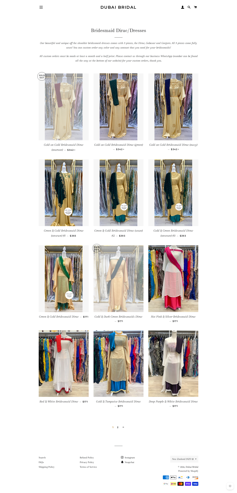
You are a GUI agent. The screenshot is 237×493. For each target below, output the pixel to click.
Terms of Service (88, 466)
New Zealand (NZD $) (183, 459)
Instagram (129, 457)
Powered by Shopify (188, 470)
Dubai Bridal (118, 7)
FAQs (41, 462)
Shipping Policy (46, 466)
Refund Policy (87, 457)
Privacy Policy (87, 462)
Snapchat (129, 462)
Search (42, 457)
